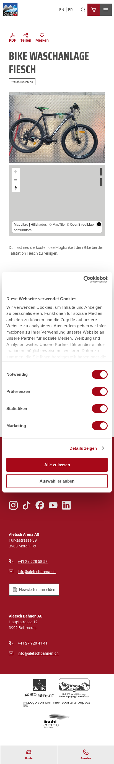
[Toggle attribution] (99, 224)
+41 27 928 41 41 (33, 643)
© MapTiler (57, 224)
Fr (70, 9)
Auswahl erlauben (57, 481)
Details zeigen (83, 448)
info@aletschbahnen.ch (38, 653)
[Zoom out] (16, 180)
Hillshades (39, 224)
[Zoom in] (16, 172)
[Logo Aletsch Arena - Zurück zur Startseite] (10, 9)
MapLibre (21, 224)
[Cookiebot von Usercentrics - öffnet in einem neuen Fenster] (83, 279)
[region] (57, 200)
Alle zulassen (57, 464)
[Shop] (93, 10)
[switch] (100, 391)
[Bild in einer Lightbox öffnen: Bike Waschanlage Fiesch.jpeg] (57, 127)
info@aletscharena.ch (37, 571)
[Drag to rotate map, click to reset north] (16, 188)
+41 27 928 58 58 (33, 561)
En (61, 9)
